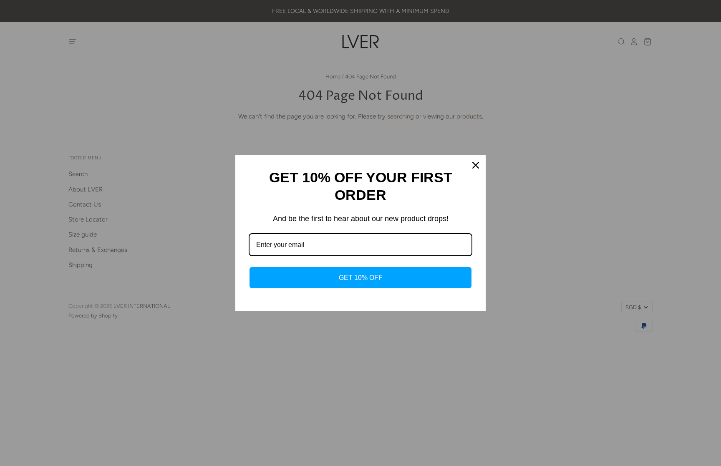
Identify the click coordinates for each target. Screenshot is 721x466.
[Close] (476, 165)
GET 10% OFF (361, 277)
